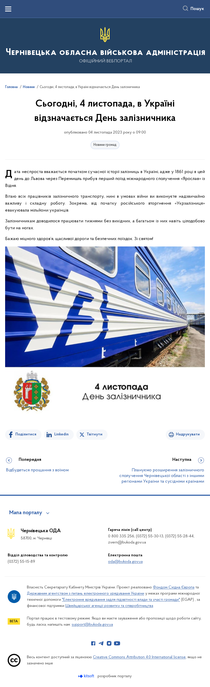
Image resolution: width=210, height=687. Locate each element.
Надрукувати (188, 434)
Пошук (197, 9)
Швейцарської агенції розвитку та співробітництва (109, 606)
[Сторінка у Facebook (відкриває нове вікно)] (93, 643)
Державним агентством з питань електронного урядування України (85, 593)
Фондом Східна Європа (173, 587)
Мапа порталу (25, 513)
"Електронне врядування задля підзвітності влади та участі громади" (121, 600)
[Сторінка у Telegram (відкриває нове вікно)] (101, 643)
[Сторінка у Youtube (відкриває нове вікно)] (117, 643)
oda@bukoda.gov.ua (125, 562)
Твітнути (94, 434)
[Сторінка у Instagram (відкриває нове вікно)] (109, 643)
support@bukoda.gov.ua (92, 625)
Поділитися (25, 434)
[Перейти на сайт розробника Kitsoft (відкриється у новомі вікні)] (86, 676)
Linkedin (61, 434)
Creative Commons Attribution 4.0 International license (139, 657)
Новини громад (105, 145)
